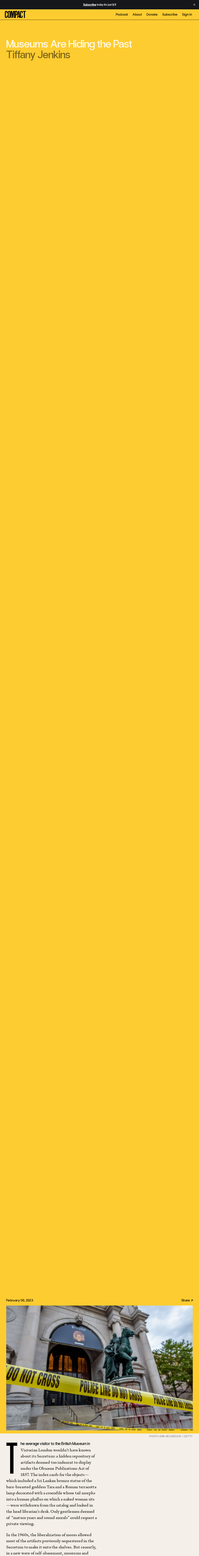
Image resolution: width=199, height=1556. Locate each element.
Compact (15, 15)
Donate (152, 14)
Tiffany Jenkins (38, 54)
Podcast (122, 14)
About (137, 14)
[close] (194, 5)
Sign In (187, 14)
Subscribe (169, 14)
